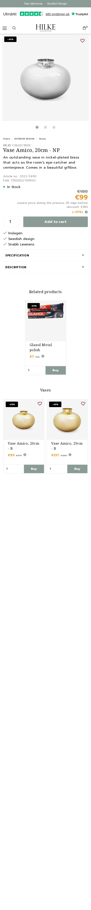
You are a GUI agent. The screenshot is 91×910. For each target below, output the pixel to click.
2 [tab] (45, 127)
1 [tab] (37, 127)
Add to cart (55, 221)
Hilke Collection (16, 145)
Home (6, 138)
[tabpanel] (45, 77)
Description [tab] (15, 267)
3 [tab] (54, 127)
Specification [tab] (17, 255)
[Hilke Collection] (45, 27)
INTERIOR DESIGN (24, 138)
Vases (42, 138)
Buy (55, 370)
